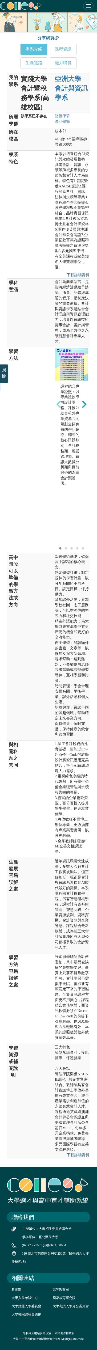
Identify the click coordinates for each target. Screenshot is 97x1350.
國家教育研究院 (64, 1298)
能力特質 (63, 62)
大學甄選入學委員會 (26, 1306)
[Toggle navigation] (88, 6)
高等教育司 (61, 1289)
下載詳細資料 (77, 275)
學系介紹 (33, 49)
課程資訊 (63, 49)
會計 (62, 121)
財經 (62, 116)
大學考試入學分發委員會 (71, 1306)
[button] (60, 548)
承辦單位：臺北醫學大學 (40, 1237)
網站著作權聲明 (64, 1333)
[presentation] (58, 404)
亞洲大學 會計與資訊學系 (71, 88)
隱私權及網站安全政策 (37, 1333)
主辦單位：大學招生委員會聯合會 (47, 1229)
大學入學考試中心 (25, 1298)
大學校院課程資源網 (26, 1314)
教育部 (16, 1289)
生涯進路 (33, 62)
